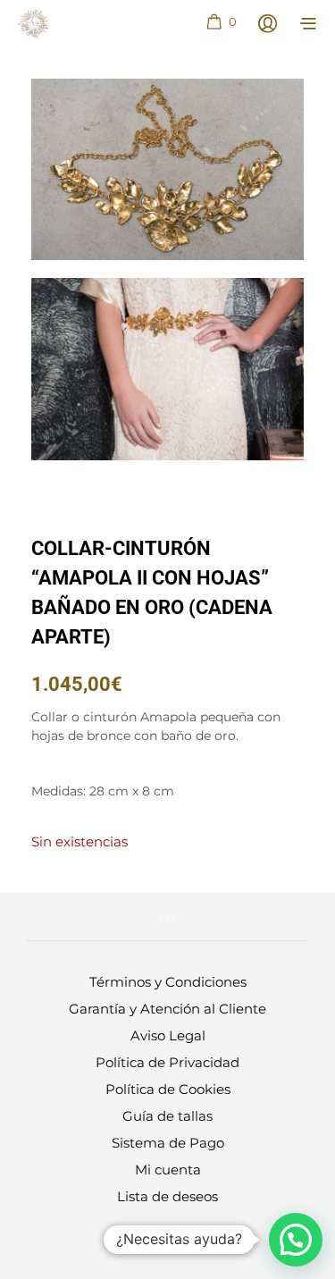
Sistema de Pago (168, 1142)
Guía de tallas (167, 1115)
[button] (221, 22)
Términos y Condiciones (168, 981)
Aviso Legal (167, 1035)
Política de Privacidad (167, 1062)
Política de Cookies (167, 1089)
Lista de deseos (167, 1196)
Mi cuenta (168, 1169)
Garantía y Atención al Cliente (167, 1008)
